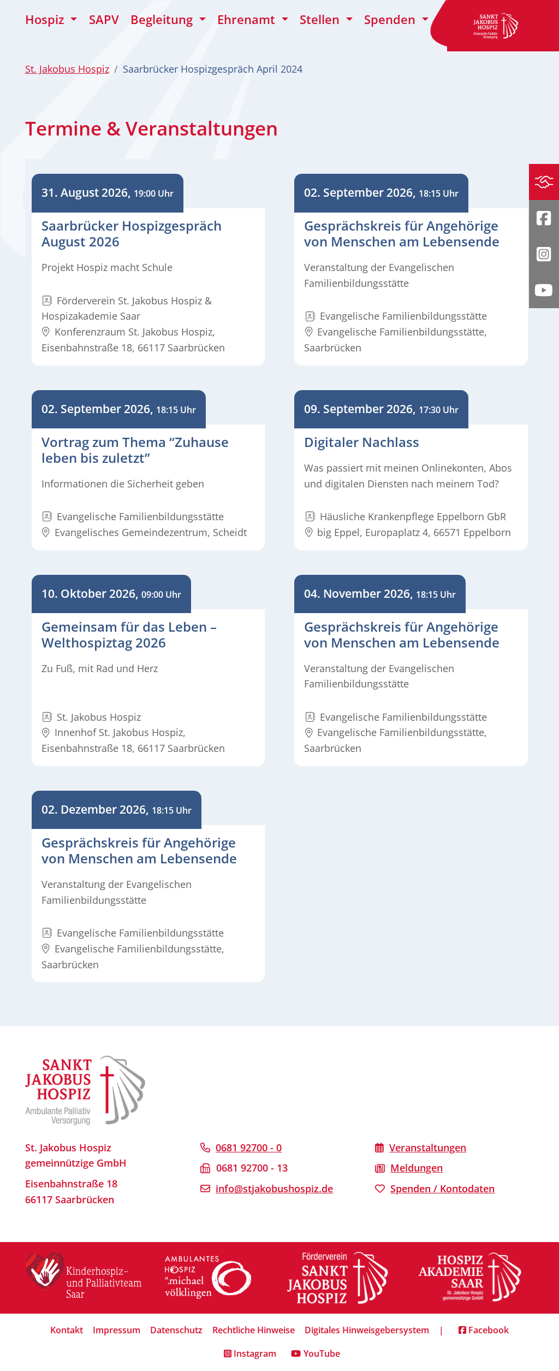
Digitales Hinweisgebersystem (367, 1330)
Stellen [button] (321, 19)
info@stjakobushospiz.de (274, 1188)
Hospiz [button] (46, 19)
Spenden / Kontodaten (442, 1188)
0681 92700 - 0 (249, 1147)
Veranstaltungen (427, 1147)
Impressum (116, 1330)
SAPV (104, 19)
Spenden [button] (391, 19)
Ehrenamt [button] (247, 19)
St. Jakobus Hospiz (67, 68)
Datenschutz (176, 1330)
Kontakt (66, 1330)
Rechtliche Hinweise (253, 1330)
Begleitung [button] (163, 19)
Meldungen (416, 1167)
